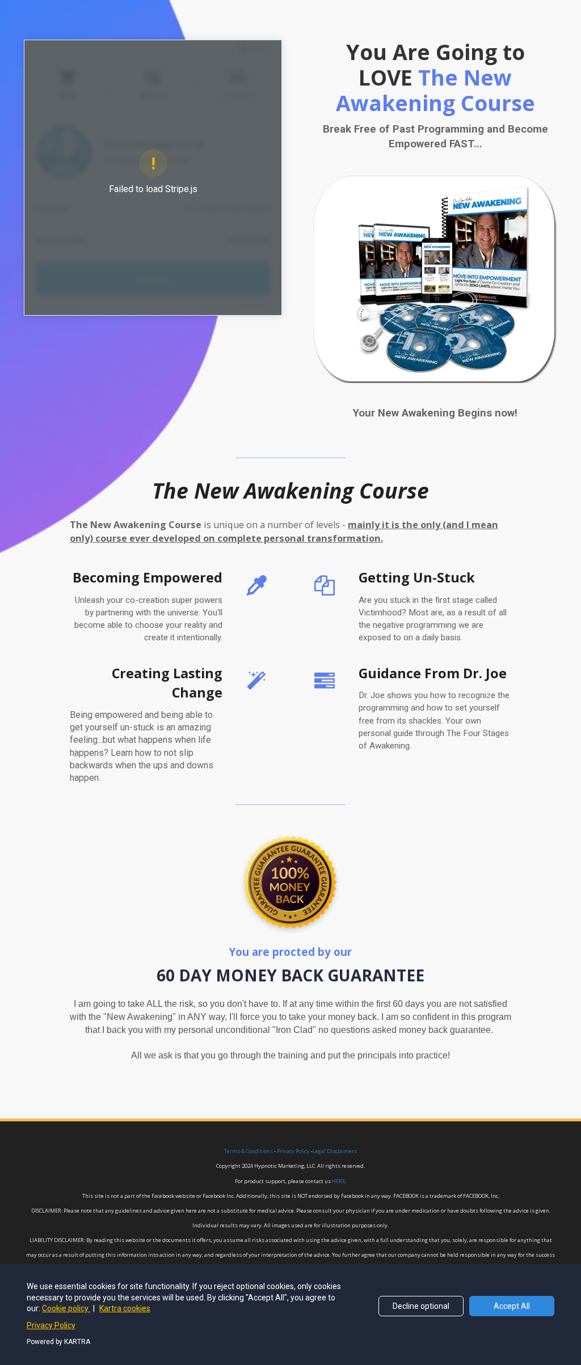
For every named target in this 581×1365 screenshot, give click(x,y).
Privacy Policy (51, 1325)
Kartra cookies (124, 1308)
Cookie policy (66, 1308)
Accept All (512, 1306)
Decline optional (421, 1306)
